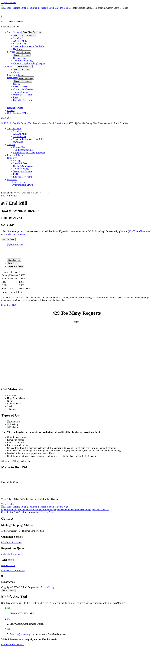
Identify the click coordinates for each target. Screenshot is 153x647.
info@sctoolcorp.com (11, 542)
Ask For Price (8, 239)
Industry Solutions (15, 75)
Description (13, 263)
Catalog (16, 84)
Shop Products (14, 32)
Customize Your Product (12, 644)
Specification (14, 260)
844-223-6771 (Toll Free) (13, 570)
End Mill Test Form (22, 100)
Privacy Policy (47, 512)
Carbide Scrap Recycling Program (29, 63)
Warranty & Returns (22, 94)
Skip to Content (8, 2)
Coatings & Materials (23, 89)
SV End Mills (19, 43)
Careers (16, 72)
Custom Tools (19, 58)
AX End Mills (20, 41)
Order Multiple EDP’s (17, 113)
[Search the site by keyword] (25, 190)
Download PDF (8, 305)
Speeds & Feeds (20, 86)
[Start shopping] (4, 13)
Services (11, 52)
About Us (12, 66)
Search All (18, 38)
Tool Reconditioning (23, 60)
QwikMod (18, 49)
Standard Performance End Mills (28, 46)
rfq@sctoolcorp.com (15, 234)
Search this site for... (10, 26)
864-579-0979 (135, 231)
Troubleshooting (21, 92)
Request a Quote (15, 108)
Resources (12, 78)
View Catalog (7, 504)
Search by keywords (10, 192)
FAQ (15, 97)
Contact (10, 110)
